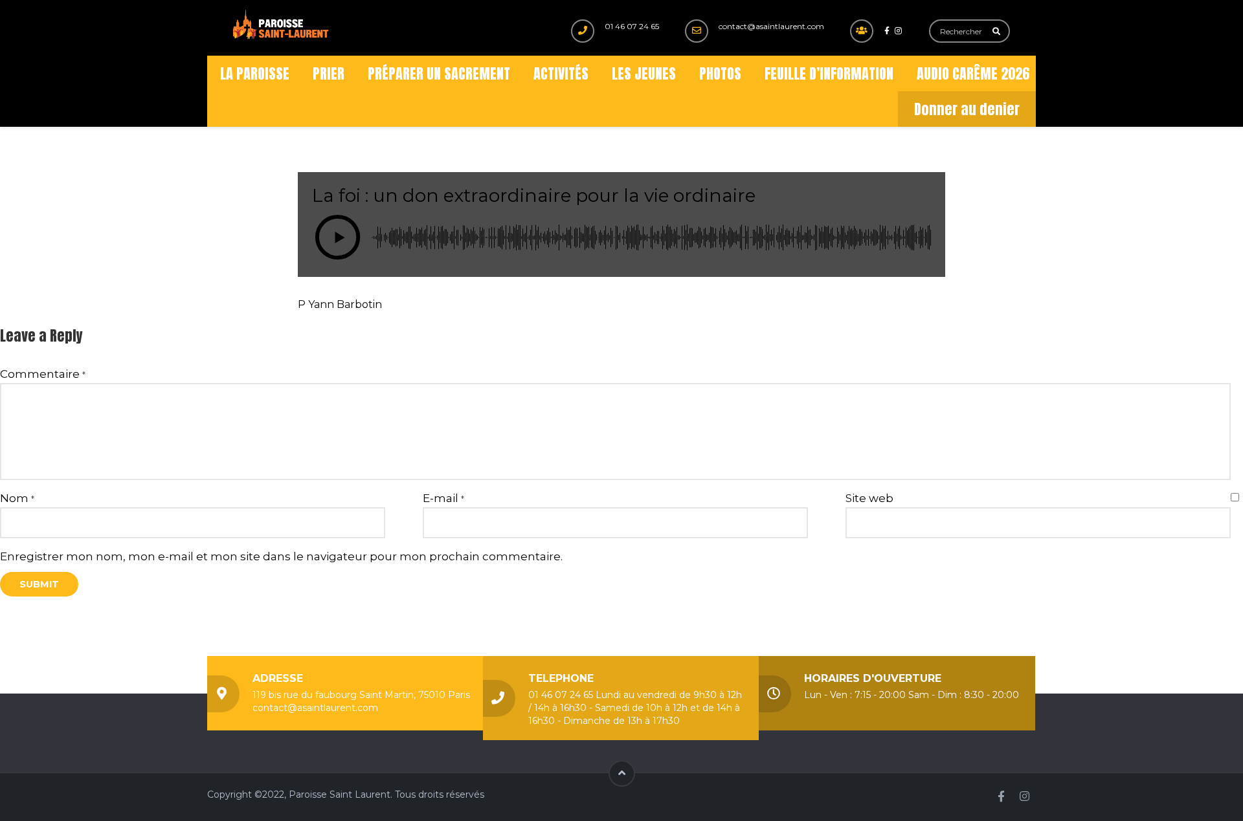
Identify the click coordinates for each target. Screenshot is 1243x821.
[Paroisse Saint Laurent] (281, 25)
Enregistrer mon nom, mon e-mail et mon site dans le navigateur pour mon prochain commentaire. (281, 556)
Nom (17, 498)
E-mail (443, 498)
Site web (869, 498)
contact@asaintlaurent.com (771, 26)
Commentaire (42, 373)
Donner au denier (967, 109)
